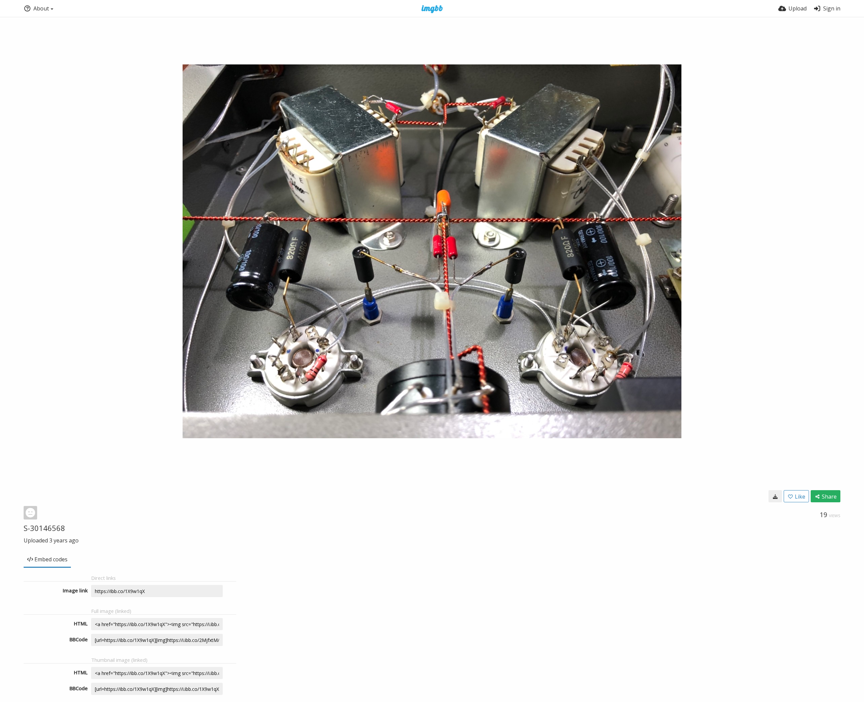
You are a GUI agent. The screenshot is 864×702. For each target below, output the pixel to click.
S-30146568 (44, 528)
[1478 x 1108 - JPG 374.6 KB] (775, 496)
